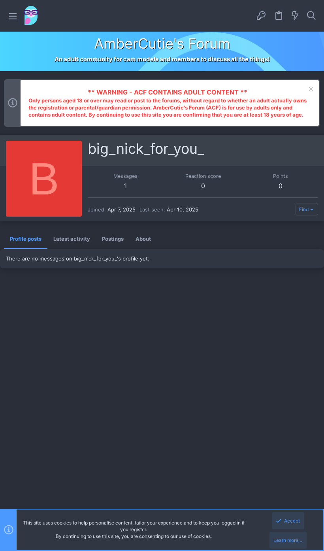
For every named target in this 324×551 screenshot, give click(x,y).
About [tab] (143, 239)
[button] (13, 16)
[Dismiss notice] (310, 90)
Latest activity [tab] (71, 239)
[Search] (311, 16)
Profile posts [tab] (25, 239)
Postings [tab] (113, 239)
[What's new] (295, 16)
